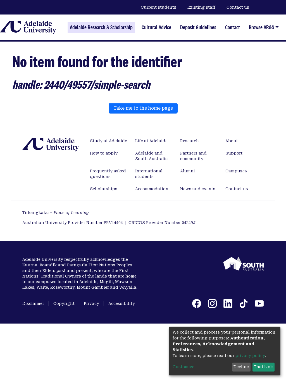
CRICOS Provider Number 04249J (162, 222)
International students (149, 174)
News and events (197, 189)
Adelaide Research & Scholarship (101, 27)
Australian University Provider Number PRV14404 (72, 222)
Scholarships (103, 189)
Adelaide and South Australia (151, 156)
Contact (232, 27)
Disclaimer (33, 303)
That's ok (263, 367)
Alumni (187, 171)
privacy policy (250, 355)
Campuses (236, 171)
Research (189, 141)
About (231, 141)
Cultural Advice (156, 27)
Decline (241, 367)
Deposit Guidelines (198, 27)
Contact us (238, 7)
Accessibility (121, 303)
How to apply (104, 153)
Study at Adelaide (108, 141)
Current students (158, 7)
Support (233, 153)
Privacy (91, 303)
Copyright (64, 303)
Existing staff (201, 7)
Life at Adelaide (151, 141)
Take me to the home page (143, 108)
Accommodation (151, 189)
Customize (183, 367)
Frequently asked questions (108, 174)
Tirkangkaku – (55, 212)
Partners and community (193, 156)
